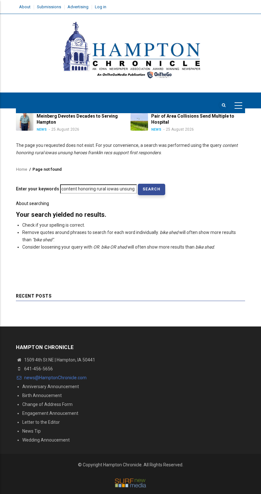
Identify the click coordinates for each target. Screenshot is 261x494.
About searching (32, 203)
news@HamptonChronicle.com (55, 377)
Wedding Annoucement (46, 440)
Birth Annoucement (42, 395)
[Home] (130, 50)
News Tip (31, 431)
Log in (100, 6)
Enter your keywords (37, 188)
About (25, 6)
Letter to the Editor (41, 422)
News (42, 129)
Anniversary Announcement (50, 386)
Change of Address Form (47, 404)
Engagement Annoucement (50, 413)
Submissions (49, 6)
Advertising (77, 6)
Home (21, 169)
